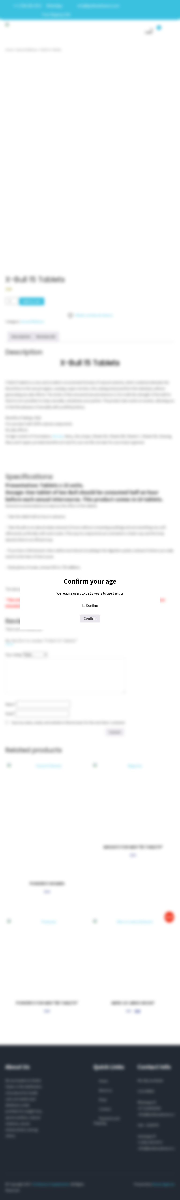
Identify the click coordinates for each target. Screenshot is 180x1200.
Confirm (92, 605)
